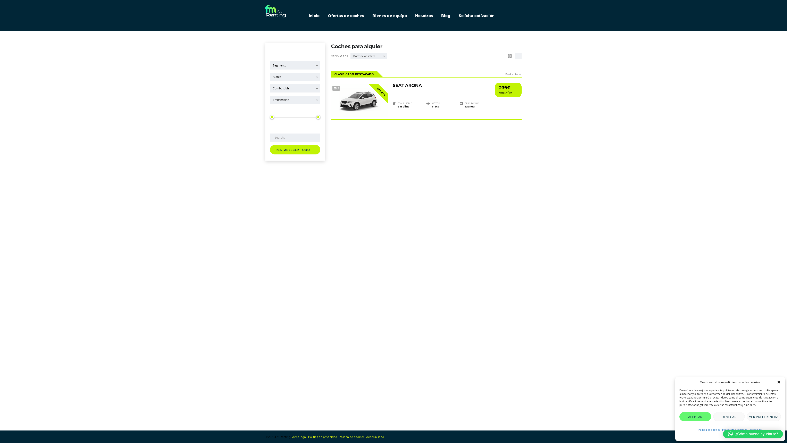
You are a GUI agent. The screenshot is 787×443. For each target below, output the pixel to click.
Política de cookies (709, 430)
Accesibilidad (375, 436)
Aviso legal (299, 436)
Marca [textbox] (277, 77)
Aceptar (695, 417)
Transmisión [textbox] (281, 100)
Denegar (729, 417)
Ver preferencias (764, 417)
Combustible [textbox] (281, 88)
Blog (445, 16)
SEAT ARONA (407, 85)
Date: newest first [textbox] (364, 56)
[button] (779, 382)
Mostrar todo (513, 74)
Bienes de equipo (389, 16)
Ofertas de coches (346, 16)
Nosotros (424, 16)
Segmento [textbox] (280, 65)
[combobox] (295, 65)
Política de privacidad (322, 436)
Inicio (314, 16)
